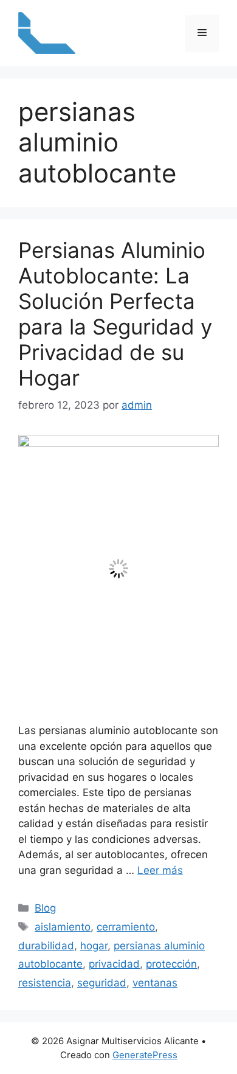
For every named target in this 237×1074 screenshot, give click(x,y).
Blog (45, 908)
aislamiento (63, 927)
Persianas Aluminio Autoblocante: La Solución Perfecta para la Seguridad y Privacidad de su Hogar (115, 313)
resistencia (44, 983)
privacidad (114, 964)
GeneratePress (144, 1055)
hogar (94, 946)
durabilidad (46, 946)
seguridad (101, 983)
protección (171, 964)
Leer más (160, 870)
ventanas (154, 983)
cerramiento (126, 927)
